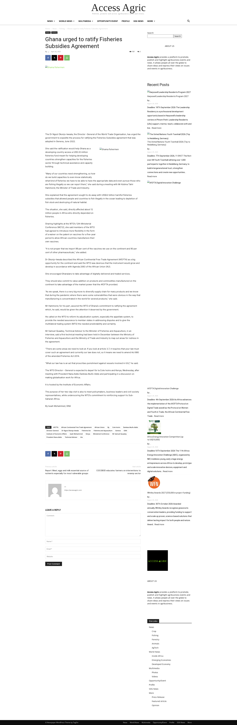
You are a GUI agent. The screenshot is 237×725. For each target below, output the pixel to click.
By (108, 427)
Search (150, 33)
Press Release (158, 697)
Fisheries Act (86, 431)
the (81, 437)
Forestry (155, 639)
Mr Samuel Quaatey (119, 434)
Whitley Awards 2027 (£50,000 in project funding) (168, 493)
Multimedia (84, 21)
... (48, 51)
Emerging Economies (161, 660)
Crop (154, 631)
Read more (156, 128)
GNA (125, 431)
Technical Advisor (71, 437)
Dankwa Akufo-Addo (130, 427)
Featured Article (159, 701)
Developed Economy (161, 664)
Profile (126, 21)
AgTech (155, 647)
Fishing (62, 28)
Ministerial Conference (101, 434)
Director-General (52, 431)
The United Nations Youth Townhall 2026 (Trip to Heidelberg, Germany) (168, 143)
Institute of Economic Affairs (56, 434)
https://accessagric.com (73, 490)
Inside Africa (157, 656)
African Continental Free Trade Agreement (76, 427)
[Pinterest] (60, 57)
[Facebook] (48, 57)
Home (47, 28)
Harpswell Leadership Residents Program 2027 (167, 96)
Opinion (155, 705)
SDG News (138, 21)
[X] (54, 57)
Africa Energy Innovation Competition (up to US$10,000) (165, 438)
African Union (100, 427)
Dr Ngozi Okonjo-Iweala (70, 431)
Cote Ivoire (116, 427)
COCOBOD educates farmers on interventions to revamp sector (118, 472)
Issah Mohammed (76, 434)
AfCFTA (55, 427)
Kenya (88, 434)
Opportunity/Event (107, 21)
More (150, 21)
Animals (155, 643)
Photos (155, 672)
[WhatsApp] (67, 57)
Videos (155, 676)
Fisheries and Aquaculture (103, 431)
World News (65, 21)
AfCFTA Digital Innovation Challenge (163, 388)
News (50, 21)
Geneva (118, 431)
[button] (188, 21)
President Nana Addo (54, 437)
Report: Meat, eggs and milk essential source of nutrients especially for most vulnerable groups (67, 472)
